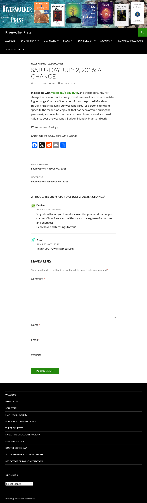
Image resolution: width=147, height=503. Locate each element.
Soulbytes (57, 63)
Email (35, 339)
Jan (53, 83)
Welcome (10, 395)
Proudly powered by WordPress (20, 498)
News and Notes (40, 63)
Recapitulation (85, 41)
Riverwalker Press (18, 32)
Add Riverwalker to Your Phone (24, 454)
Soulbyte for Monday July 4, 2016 (49, 179)
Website (36, 354)
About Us (105, 41)
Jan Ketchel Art (13, 49)
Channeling (50, 41)
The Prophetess (14, 428)
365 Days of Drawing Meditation (24, 461)
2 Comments (68, 83)
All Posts (10, 41)
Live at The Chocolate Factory (23, 434)
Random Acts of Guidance (20, 421)
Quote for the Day (16, 448)
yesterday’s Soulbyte (64, 92)
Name (35, 324)
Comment (38, 278)
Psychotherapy (28, 41)
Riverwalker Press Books (130, 41)
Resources (11, 401)
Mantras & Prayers (16, 414)
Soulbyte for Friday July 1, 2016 (48, 166)
